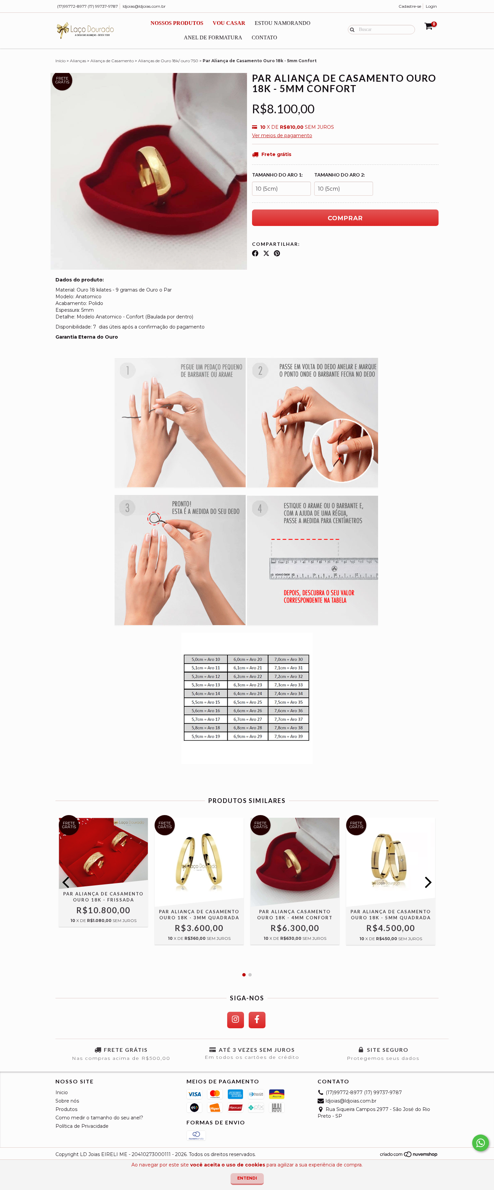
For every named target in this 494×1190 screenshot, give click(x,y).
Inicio (61, 1092)
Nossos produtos (177, 23)
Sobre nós (67, 1101)
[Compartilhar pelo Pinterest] (277, 253)
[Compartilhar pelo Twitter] (266, 253)
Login (431, 6)
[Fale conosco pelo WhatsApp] (480, 1143)
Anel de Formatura (213, 37)
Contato (264, 37)
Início (60, 60)
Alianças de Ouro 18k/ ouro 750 (168, 60)
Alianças (78, 60)
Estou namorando (283, 23)
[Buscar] (351, 29)
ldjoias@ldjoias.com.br (144, 6)
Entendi (247, 1178)
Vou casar (229, 23)
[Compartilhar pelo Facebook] (255, 253)
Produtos (66, 1109)
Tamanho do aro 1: (277, 175)
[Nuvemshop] (409, 1155)
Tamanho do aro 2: (339, 175)
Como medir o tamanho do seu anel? (99, 1118)
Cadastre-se (410, 6)
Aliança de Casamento (112, 60)
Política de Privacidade (82, 1126)
